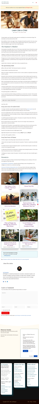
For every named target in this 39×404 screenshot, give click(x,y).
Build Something (17, 374)
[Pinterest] (37, 204)
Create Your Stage (17, 376)
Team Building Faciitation (32, 374)
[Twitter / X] (5, 281)
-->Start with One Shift (6, 310)
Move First (16, 368)
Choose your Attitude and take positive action (9, 167)
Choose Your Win (29, 186)
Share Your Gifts (17, 383)
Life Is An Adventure (10, 206)
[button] (32, 2)
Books (28, 381)
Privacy (31, 401)
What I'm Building (4, 391)
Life (13, 32)
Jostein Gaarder (30, 109)
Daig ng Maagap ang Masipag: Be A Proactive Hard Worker (10, 224)
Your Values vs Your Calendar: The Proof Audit (10, 187)
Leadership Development (32, 368)
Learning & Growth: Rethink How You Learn (29, 243)
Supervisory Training (31, 371)
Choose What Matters (18, 371)
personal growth (26, 259)
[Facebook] (37, 199)
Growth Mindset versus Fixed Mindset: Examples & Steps (29, 224)
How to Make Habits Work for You (16, 259)
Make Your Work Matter (18, 385)
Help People (16, 382)
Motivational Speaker (31, 366)
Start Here (3, 385)
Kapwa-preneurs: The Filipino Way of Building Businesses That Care (29, 204)
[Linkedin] (37, 201)
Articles (28, 379)
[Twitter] (37, 202)
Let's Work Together (31, 376)
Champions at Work (6, 259)
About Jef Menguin (4, 389)
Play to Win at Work (28, 246)
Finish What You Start (18, 377)
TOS (28, 401)
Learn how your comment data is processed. (23, 315)
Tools (28, 382)
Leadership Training (31, 370)
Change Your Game (18, 369)
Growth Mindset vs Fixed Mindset (7, 163)
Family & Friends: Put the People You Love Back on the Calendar (10, 244)
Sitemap (29, 384)
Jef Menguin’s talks (28, 7)
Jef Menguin (5, 2)
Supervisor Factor (30, 373)
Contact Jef (3, 392)
